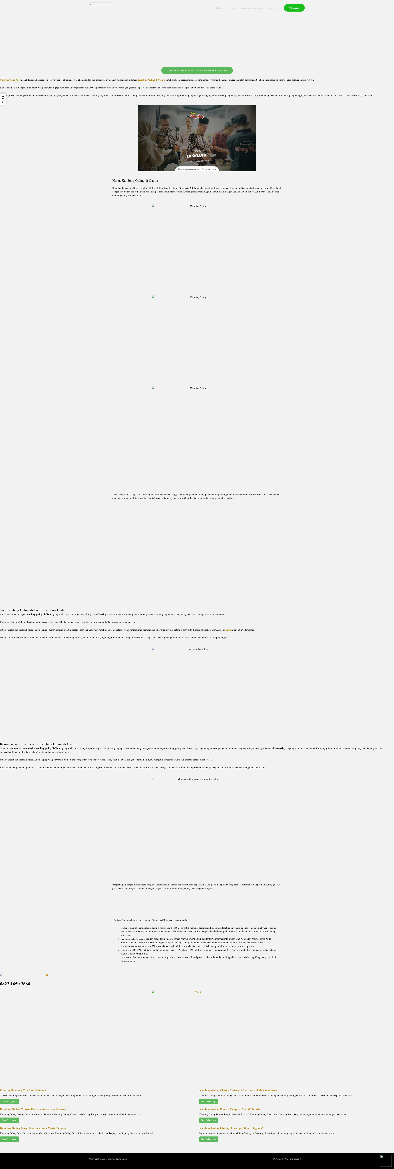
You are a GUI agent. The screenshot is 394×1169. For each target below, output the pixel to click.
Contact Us (273, 7)
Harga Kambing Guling (252, 7)
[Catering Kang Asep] (100, 7)
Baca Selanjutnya (9, 1101)
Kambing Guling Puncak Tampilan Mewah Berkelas (230, 1109)
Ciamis (229, 629)
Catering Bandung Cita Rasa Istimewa (23, 1090)
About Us (231, 7)
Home (219, 7)
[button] (294, 8)
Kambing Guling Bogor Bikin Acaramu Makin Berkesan (33, 1128)
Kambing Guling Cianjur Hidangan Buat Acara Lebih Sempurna (238, 1090)
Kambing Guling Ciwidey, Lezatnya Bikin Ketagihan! (231, 1128)
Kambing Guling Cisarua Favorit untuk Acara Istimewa (33, 1109)
